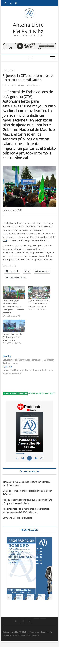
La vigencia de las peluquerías (17, 517)
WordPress (7, 635)
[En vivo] (43, 618)
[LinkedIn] (36, 618)
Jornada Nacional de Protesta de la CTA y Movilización (12, 337)
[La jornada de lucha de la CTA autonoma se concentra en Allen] (39, 292)
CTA (5, 240)
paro (38, 85)
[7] (46, 597)
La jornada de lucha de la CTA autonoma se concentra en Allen (38, 303)
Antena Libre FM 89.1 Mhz (28, 28)
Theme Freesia (46, 632)
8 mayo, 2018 (10, 85)
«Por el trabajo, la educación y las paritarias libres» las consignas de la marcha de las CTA (13, 306)
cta (22, 85)
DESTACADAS (8, 70)
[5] (24, 597)
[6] (35, 597)
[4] (13, 597)
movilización (30, 85)
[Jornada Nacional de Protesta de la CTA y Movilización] (14, 326)
